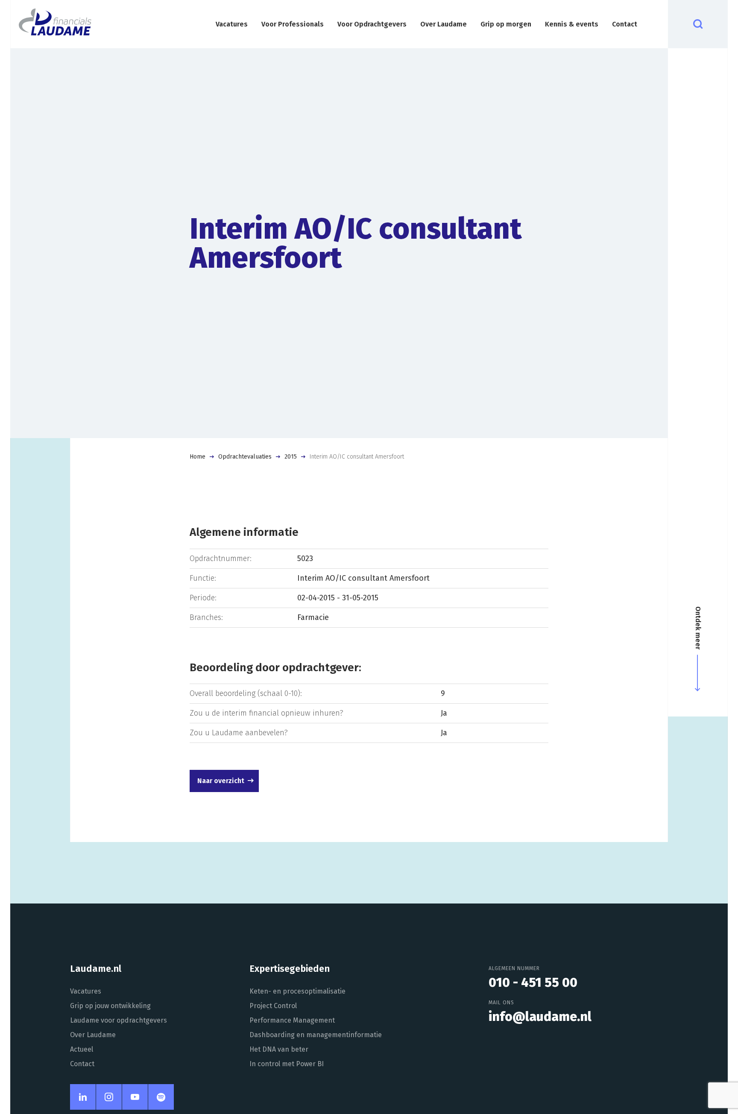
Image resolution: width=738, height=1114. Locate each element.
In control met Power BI (286, 1064)
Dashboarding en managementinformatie (315, 1035)
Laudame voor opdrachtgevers (118, 1020)
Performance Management (292, 1020)
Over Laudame (443, 24)
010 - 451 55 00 (533, 982)
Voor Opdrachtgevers (372, 24)
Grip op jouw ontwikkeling (110, 1006)
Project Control (273, 1006)
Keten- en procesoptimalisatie (297, 991)
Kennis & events (571, 24)
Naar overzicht (220, 781)
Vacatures (232, 24)
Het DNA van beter (278, 1049)
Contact (624, 24)
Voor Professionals (292, 24)
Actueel (81, 1049)
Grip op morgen (505, 24)
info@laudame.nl (540, 1016)
